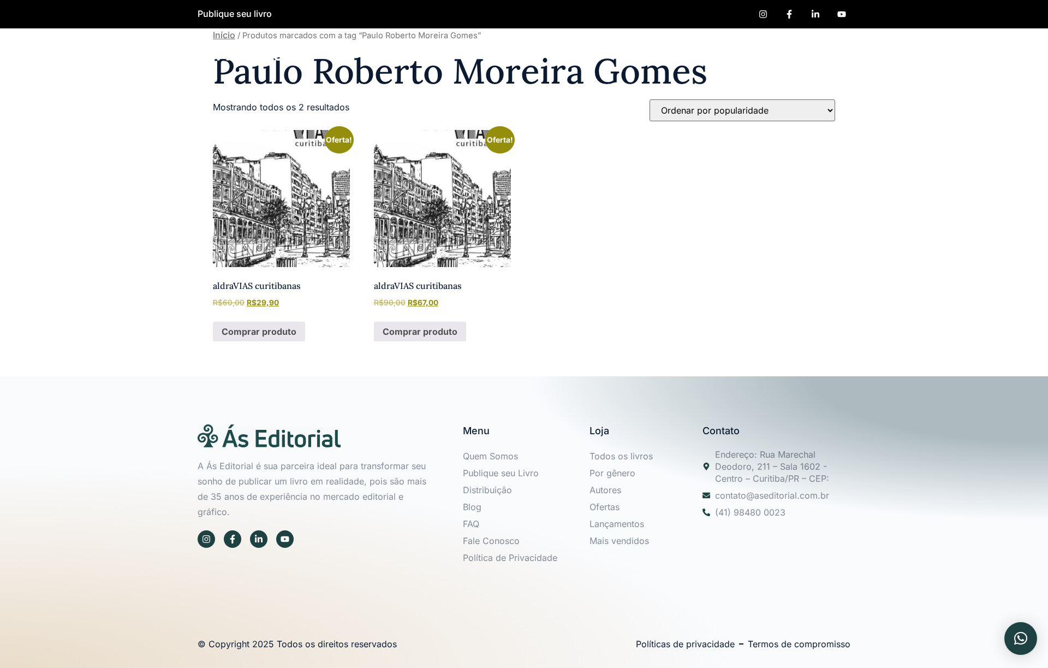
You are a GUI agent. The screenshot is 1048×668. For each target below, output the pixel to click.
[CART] (840, 51)
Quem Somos (495, 51)
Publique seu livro (235, 13)
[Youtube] (285, 539)
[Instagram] (206, 539)
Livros (768, 51)
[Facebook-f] (232, 539)
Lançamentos (617, 523)
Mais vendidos (619, 540)
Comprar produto (259, 331)
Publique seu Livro (597, 51)
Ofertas (605, 506)
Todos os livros (621, 456)
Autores (686, 51)
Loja (730, 51)
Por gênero (612, 473)
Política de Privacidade (510, 557)
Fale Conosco (491, 540)
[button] (814, 51)
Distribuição (487, 489)
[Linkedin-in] (258, 539)
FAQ (471, 523)
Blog (472, 506)
